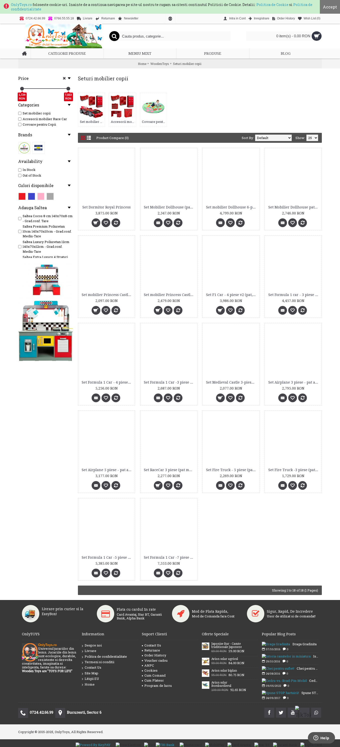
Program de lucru (158, 685)
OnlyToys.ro (21, 4)
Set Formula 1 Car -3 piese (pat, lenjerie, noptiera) (169, 382)
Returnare (152, 650)
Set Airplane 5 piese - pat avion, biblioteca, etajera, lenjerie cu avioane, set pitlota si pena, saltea (107, 470)
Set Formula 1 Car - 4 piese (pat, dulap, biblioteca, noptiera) (107, 382)
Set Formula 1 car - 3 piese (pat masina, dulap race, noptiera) (294, 295)
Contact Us (93, 667)
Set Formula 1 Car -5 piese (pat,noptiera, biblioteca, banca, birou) (107, 557)
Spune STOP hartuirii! (309, 693)
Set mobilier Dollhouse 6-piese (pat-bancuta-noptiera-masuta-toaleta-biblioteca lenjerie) (232, 207)
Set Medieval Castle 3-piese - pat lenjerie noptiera (232, 382)
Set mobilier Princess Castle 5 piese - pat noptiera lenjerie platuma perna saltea (169, 295)
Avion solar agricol (224, 659)
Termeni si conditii (99, 662)
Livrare (90, 650)
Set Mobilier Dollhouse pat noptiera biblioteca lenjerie (294, 207)
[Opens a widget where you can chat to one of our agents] (321, 738)
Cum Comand (155, 675)
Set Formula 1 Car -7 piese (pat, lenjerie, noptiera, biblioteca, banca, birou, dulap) (169, 557)
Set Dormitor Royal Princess (106, 207)
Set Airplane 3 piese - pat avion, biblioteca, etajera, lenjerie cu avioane (294, 382)
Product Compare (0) (112, 138)
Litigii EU (92, 678)
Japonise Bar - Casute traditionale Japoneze (226, 645)
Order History (155, 655)
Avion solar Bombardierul (221, 684)
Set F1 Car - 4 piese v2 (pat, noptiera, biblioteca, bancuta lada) (232, 295)
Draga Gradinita (304, 644)
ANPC (149, 665)
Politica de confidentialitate (106, 656)
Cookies (151, 670)
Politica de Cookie (272, 4)
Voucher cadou (156, 660)
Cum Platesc (154, 680)
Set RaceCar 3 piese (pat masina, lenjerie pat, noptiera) (169, 470)
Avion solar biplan (224, 670)
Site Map (91, 673)
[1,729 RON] (22, 89)
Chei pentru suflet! (307, 668)
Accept (330, 6)
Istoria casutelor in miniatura (315, 656)
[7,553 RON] (68, 89)
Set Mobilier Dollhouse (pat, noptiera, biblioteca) (169, 207)
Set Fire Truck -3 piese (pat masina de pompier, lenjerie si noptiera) (294, 470)
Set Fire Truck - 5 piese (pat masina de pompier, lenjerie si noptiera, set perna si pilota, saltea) (232, 470)
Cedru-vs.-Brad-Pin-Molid (313, 680)
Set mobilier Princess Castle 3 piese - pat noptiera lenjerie (107, 295)
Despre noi (93, 645)
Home (90, 684)
